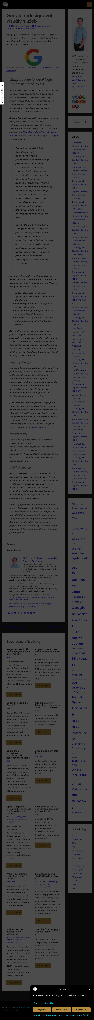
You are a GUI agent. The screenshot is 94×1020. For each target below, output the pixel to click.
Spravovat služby (44, 1003)
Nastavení (81, 1010)
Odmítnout (61, 1010)
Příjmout (41, 1010)
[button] (89, 989)
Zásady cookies (42, 1015)
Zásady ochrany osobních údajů (70, 1015)
